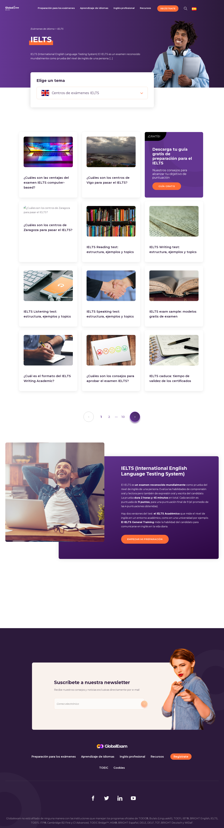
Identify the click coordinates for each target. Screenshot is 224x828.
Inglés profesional (132, 756)
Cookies (119, 767)
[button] (186, 8)
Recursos (157, 756)
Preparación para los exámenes (53, 756)
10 (123, 417)
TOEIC (103, 767)
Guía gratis (166, 186)
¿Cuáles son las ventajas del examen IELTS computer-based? (46, 182)
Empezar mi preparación (145, 539)
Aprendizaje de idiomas (97, 756)
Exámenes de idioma (42, 28)
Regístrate (180, 756)
